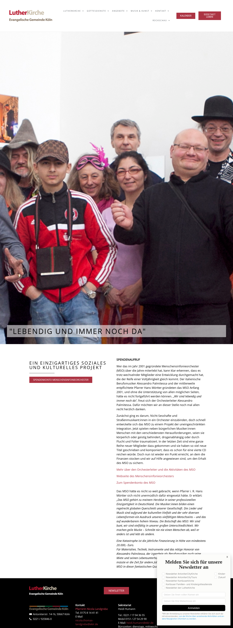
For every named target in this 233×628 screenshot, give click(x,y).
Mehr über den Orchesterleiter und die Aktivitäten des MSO (155, 469)
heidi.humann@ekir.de (139, 623)
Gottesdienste (96, 11)
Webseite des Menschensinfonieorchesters (145, 476)
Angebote (118, 11)
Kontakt (160, 11)
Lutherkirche (72, 11)
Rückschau (160, 20)
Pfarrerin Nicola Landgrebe (91, 609)
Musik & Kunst (140, 11)
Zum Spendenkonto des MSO (135, 482)
